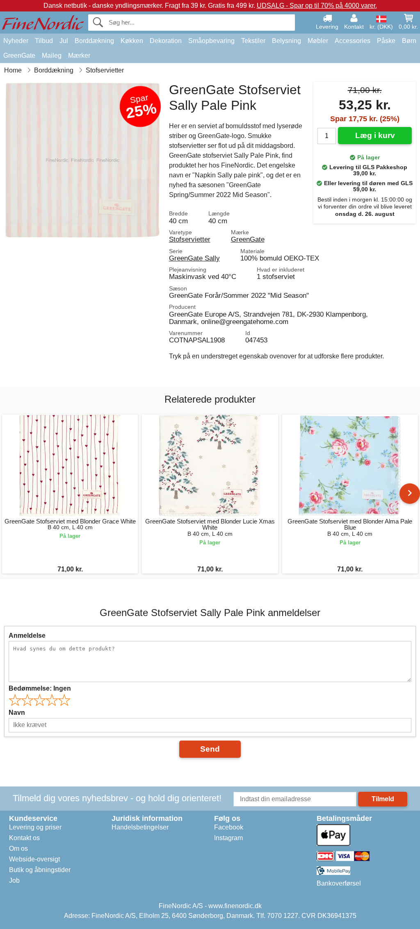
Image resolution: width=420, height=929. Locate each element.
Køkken (132, 40)
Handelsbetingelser (140, 827)
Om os (18, 848)
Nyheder (15, 40)
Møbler (318, 40)
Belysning (286, 40)
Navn (17, 712)
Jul (63, 40)
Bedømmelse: (40, 688)
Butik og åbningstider (40, 869)
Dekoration (166, 40)
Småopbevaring (211, 40)
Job (14, 880)
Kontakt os (24, 837)
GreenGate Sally (194, 258)
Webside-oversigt (34, 859)
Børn (409, 40)
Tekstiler (253, 40)
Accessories (352, 40)
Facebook (228, 827)
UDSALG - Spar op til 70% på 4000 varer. (317, 5)
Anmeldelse (27, 635)
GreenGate (19, 55)
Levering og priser (35, 827)
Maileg (52, 55)
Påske (386, 40)
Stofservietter (189, 239)
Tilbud (44, 40)
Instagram (228, 837)
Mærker (79, 55)
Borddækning (94, 40)
